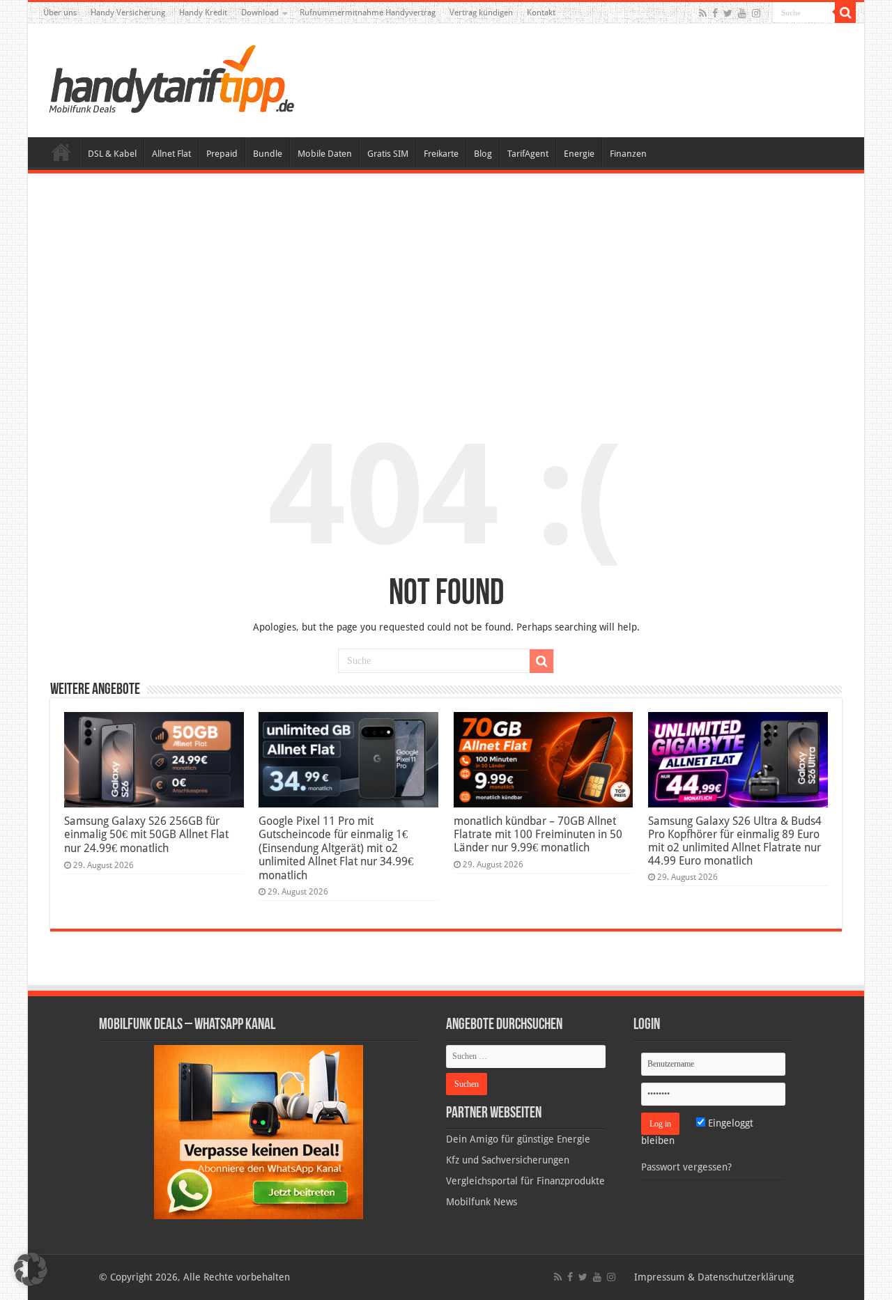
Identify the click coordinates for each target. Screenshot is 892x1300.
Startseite (61, 152)
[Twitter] (728, 13)
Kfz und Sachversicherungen (507, 1160)
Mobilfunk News (481, 1201)
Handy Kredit (203, 12)
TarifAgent (527, 153)
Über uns (60, 12)
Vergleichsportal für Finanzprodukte (525, 1180)
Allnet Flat (171, 153)
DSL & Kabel (112, 153)
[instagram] (756, 13)
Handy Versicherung (128, 12)
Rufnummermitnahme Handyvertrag (368, 12)
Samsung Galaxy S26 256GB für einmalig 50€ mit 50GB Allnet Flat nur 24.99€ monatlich (146, 834)
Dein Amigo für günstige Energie (518, 1139)
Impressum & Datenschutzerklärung (714, 1277)
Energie (579, 153)
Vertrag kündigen (481, 12)
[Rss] (703, 13)
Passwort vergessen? (686, 1167)
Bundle (267, 153)
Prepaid (222, 153)
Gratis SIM (387, 153)
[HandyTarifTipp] (170, 78)
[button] (845, 12)
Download (260, 12)
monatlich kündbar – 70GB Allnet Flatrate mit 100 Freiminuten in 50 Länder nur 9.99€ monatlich (538, 834)
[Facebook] (715, 13)
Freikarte (441, 153)
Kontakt (541, 12)
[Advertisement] (446, 288)
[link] (258, 1131)
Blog (483, 153)
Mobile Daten (325, 153)
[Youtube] (742, 13)
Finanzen (628, 153)
